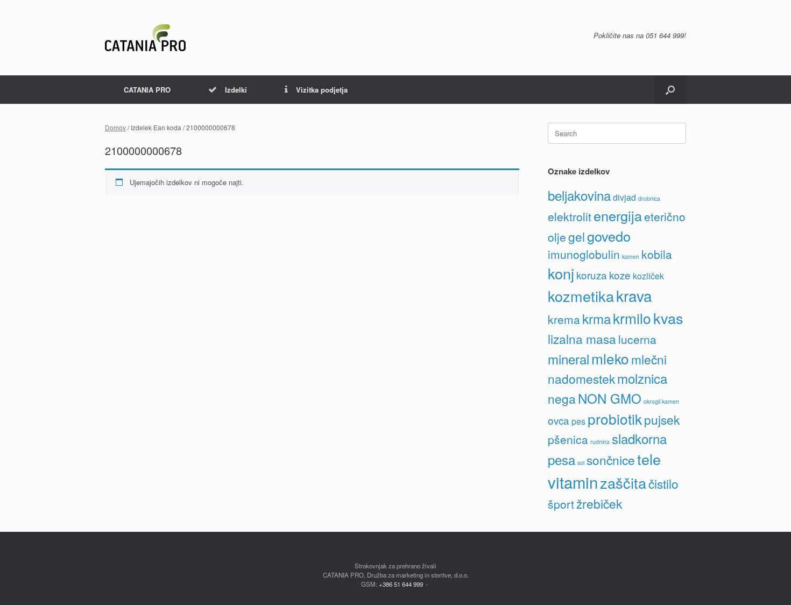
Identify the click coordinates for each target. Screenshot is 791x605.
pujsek (662, 419)
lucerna (637, 339)
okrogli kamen (661, 401)
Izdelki (236, 90)
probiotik (615, 418)
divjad (624, 197)
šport (561, 504)
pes (578, 421)
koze (620, 275)
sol (580, 463)
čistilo (663, 483)
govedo (609, 235)
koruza (591, 275)
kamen (630, 256)
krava (634, 295)
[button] (670, 89)
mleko (610, 358)
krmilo (632, 318)
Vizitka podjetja (322, 90)
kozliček (648, 276)
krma (596, 318)
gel (576, 236)
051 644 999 (665, 35)
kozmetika (581, 295)
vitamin (573, 481)
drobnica (649, 198)
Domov (115, 127)
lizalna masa (582, 338)
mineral (568, 358)
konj (561, 273)
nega (562, 398)
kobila (656, 254)
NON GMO (609, 398)
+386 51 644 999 (401, 584)
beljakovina (579, 195)
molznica (642, 378)
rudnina (600, 442)
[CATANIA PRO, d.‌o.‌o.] (145, 37)
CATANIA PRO (147, 90)
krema (564, 319)
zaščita (623, 482)
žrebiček (599, 503)
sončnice (611, 459)
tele (649, 458)
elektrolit (569, 216)
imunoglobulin (584, 254)
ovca (558, 420)
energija (618, 215)
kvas (668, 317)
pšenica (568, 439)
